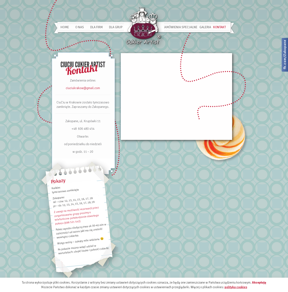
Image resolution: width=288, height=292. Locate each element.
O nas (79, 27)
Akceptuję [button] (259, 282)
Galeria (205, 27)
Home (65, 27)
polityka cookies (236, 287)
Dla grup (115, 27)
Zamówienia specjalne (180, 27)
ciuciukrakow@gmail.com (83, 88)
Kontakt (219, 27)
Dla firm (96, 27)
